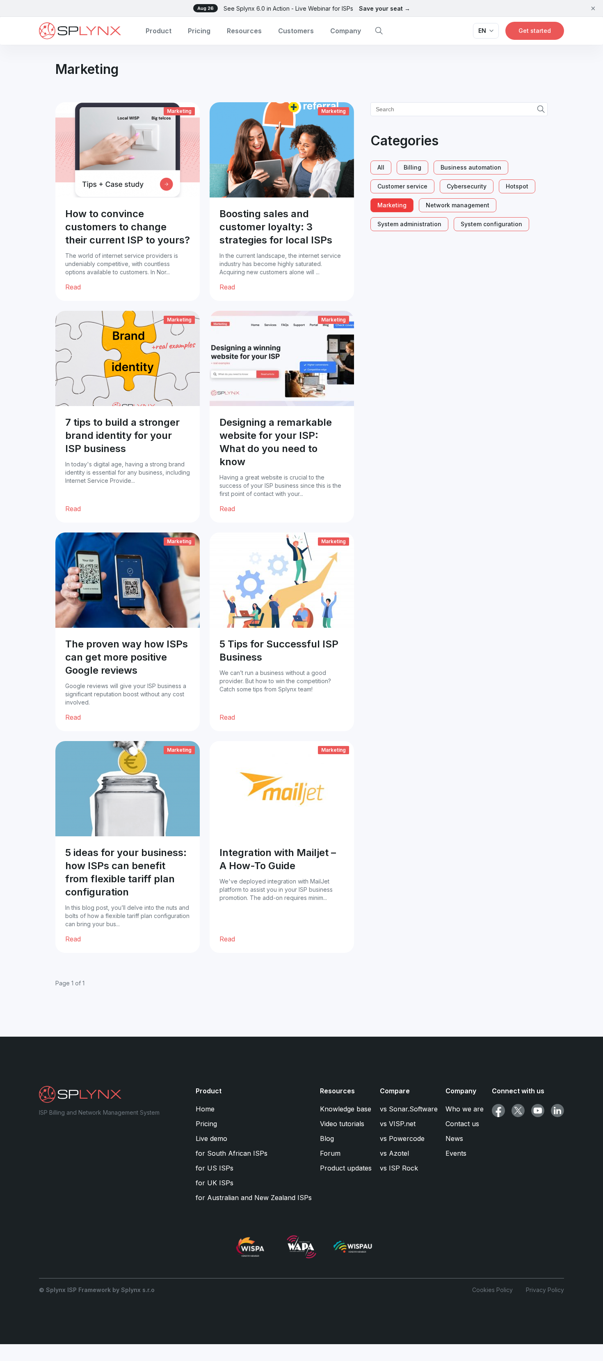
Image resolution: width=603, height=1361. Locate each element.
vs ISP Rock (399, 1168)
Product (158, 31)
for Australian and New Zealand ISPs (254, 1197)
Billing (412, 167)
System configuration (491, 223)
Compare (395, 1091)
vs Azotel (394, 1153)
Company (345, 31)
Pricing (199, 31)
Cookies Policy (492, 1289)
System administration (409, 223)
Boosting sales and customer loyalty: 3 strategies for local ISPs (275, 227)
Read (73, 287)
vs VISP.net (398, 1124)
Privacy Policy (545, 1289)
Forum (330, 1153)
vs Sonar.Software (409, 1109)
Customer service (402, 186)
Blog (327, 1138)
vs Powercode (402, 1138)
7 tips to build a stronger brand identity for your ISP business (122, 435)
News (454, 1138)
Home (205, 1109)
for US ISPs (214, 1168)
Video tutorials (342, 1124)
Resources (244, 31)
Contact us (462, 1124)
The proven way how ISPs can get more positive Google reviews (126, 657)
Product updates (346, 1168)
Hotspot (517, 186)
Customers (296, 31)
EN (482, 30)
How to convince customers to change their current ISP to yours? (127, 227)
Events (455, 1153)
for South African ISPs (231, 1153)
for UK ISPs (214, 1183)
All (380, 167)
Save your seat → (384, 8)
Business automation (471, 167)
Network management (457, 205)
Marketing (179, 111)
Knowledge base (345, 1109)
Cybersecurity (467, 186)
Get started (534, 30)
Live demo (211, 1138)
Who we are (464, 1109)
